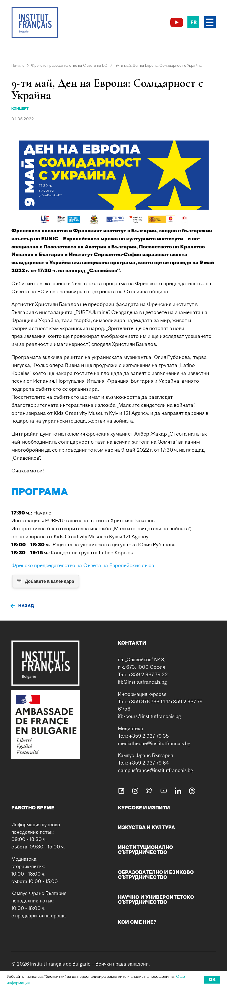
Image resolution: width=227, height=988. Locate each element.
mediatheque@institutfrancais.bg (154, 743)
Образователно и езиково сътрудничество (156, 874)
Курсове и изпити (144, 808)
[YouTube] (176, 22)
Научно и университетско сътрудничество (156, 899)
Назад (26, 605)
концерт (20, 108)
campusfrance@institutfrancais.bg (155, 770)
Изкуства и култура (146, 827)
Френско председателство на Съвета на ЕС (69, 65)
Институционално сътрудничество (145, 849)
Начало (18, 65)
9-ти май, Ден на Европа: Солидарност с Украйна (158, 65)
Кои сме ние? (137, 922)
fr (193, 22)
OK (212, 979)
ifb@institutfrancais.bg (142, 682)
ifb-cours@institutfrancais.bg (149, 716)
